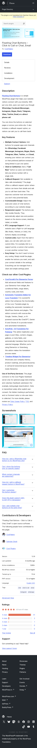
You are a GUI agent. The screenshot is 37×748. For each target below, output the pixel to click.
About (4, 661)
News (4, 665)
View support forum (9, 648)
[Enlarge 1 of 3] (15, 417)
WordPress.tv (8, 690)
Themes (23, 665)
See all (32, 633)
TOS (27, 401)
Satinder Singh (11, 541)
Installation (8, 73)
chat (19, 588)
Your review (6, 633)
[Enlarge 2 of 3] (32, 417)
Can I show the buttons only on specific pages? (11, 467)
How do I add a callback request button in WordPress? (13, 483)
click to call (26, 588)
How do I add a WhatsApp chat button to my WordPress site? (14, 460)
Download (7, 54)
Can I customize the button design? (9, 491)
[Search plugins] (24, 24)
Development (9, 78)
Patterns (23, 672)
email (32, 588)
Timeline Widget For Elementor (17, 357)
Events (22, 682)
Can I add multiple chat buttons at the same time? (12, 507)
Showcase (23, 661)
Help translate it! (18, 16)
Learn (4, 679)
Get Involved (24, 679)
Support (7, 84)
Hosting (5, 668)
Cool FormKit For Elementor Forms (19, 279)
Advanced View (8, 598)
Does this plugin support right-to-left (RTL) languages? (13, 499)
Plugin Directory (7, 9)
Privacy (5, 672)
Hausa (9, 717)
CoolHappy (9, 49)
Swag (23, 690)
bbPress (6, 704)
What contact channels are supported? (11, 475)
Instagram (23, 592)
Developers (6, 686)
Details (6, 62)
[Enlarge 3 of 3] (32, 429)
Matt (5, 700)
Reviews (7, 68)
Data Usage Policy (17, 401)
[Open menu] (33, 3)
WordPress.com (9, 696)
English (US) (31, 583)
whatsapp (31, 592)
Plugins (22, 668)
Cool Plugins (11, 548)
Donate (23, 686)
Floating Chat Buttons (11, 96)
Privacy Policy (7, 404)
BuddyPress (7, 707)
